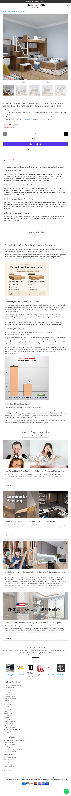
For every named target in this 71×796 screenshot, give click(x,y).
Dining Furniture (9, 725)
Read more (9, 485)
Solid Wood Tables (9, 697)
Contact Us (7, 761)
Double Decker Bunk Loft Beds (13, 750)
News (5, 735)
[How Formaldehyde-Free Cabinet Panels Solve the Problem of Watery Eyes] (35, 454)
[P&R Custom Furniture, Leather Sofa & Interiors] (35, 6)
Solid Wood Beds (9, 687)
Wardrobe (7, 719)
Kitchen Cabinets (9, 689)
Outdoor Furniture (9, 727)
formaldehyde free (21, 110)
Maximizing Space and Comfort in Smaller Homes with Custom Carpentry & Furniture (35, 573)
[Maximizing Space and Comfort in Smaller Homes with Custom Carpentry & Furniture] (35, 555)
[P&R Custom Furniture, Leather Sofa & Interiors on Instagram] (9, 771)
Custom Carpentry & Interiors (13, 685)
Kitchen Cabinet (8, 723)
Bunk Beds (7, 700)
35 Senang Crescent (27, 119)
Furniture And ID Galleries (12, 729)
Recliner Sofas (8, 693)
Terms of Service (9, 767)
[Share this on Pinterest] (13, 160)
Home (5, 12)
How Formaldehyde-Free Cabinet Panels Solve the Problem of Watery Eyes (34, 471)
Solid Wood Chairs (9, 695)
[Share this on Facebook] (9, 160)
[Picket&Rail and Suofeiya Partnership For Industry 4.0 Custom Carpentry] (35, 606)
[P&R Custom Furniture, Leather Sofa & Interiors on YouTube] (11, 771)
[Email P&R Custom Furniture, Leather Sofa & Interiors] (4, 771)
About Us (6, 763)
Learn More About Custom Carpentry (35, 436)
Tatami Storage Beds (10, 698)
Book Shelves (8, 704)
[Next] (47, 82)
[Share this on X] (4, 160)
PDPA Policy (7, 759)
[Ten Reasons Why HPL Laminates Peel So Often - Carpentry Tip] (35, 504)
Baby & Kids (7, 733)
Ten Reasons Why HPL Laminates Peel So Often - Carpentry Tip (30, 521)
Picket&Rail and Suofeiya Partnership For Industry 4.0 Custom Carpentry (33, 622)
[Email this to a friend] (18, 160)
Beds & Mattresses (9, 715)
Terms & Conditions (10, 757)
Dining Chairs (8, 746)
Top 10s (6, 712)
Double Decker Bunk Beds (17, 12)
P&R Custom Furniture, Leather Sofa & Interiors (21, 778)
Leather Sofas (8, 691)
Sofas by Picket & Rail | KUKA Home (15, 740)
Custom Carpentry (9, 721)
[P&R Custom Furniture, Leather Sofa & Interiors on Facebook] (6, 771)
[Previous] (23, 82)
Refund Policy (8, 765)
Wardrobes (7, 702)
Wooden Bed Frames (10, 748)
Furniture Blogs (8, 710)
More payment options (35, 150)
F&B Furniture (8, 731)
